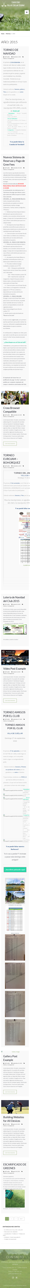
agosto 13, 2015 (16, 1124)
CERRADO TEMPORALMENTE (12, 1237)
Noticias (5, 58)
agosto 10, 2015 (16, 1171)
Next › (21, 1218)
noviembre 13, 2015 (17, 415)
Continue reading (10, 443)
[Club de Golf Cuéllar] (14, 4)
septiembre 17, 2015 (17, 719)
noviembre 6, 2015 (17, 466)
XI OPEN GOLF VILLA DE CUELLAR (13, 1230)
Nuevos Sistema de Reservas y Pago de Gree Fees (14, 161)
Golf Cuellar (7, 56)
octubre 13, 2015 (16, 671)
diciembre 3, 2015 (17, 56)
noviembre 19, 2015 (17, 167)
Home (2, 33)
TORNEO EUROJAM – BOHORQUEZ (11, 459)
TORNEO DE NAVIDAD (10, 1239)
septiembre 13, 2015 (17, 1063)
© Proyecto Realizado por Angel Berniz (15, 1285)
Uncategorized (10, 58)
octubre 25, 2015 (16, 604)
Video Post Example (14, 668)
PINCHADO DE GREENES (11, 1231)
